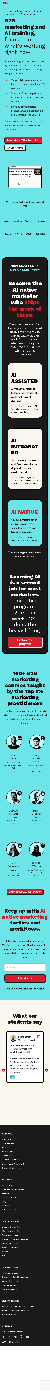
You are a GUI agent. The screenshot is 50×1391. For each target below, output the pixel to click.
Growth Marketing (10, 1243)
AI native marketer (10, 1273)
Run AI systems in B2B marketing (16, 1310)
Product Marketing (10, 1247)
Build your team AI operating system (18, 1306)
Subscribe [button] (23, 978)
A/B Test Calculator (10, 1210)
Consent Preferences (11, 1168)
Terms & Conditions (11, 1160)
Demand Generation (11, 1227)
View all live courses (11, 1314)
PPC (4, 1256)
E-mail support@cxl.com (12, 1332)
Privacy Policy (8, 1151)
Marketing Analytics (11, 1231)
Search (5, 1251)
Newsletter (7, 1205)
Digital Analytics (9, 1285)
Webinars (6, 1193)
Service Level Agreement (13, 1164)
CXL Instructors (9, 1197)
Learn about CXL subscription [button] (23, 140)
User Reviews (8, 1143)
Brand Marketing (9, 1289)
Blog (4, 1201)
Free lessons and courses (13, 1189)
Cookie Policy (8, 1155)
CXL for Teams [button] (15, 147)
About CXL (7, 1139)
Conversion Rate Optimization (15, 1239)
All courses (7, 1185)
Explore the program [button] (25, 642)
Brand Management (10, 1235)
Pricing (5, 1147)
